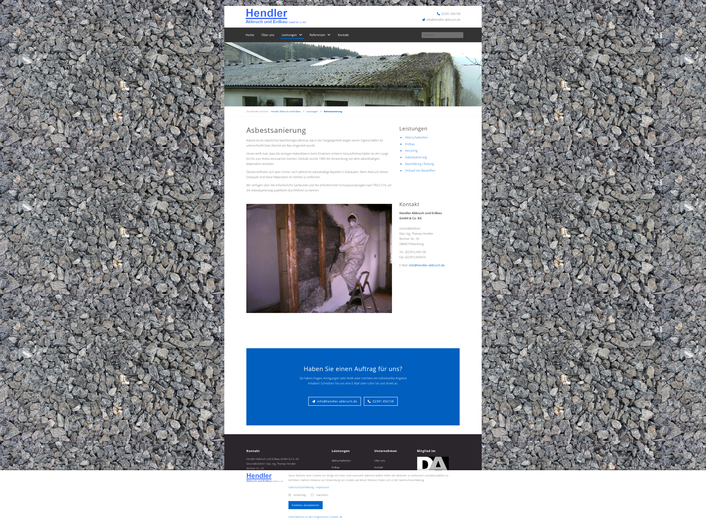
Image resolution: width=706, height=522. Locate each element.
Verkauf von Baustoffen (420, 170)
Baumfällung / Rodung (419, 164)
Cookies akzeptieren (305, 505)
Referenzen (317, 35)
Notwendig (299, 495)
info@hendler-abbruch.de (443, 20)
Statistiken (322, 495)
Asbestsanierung (416, 157)
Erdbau (410, 144)
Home (250, 35)
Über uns (267, 35)
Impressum (322, 487)
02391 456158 (450, 14)
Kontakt (343, 35)
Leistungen (289, 35)
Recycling (411, 151)
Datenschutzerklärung (301, 487)
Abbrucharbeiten (416, 137)
